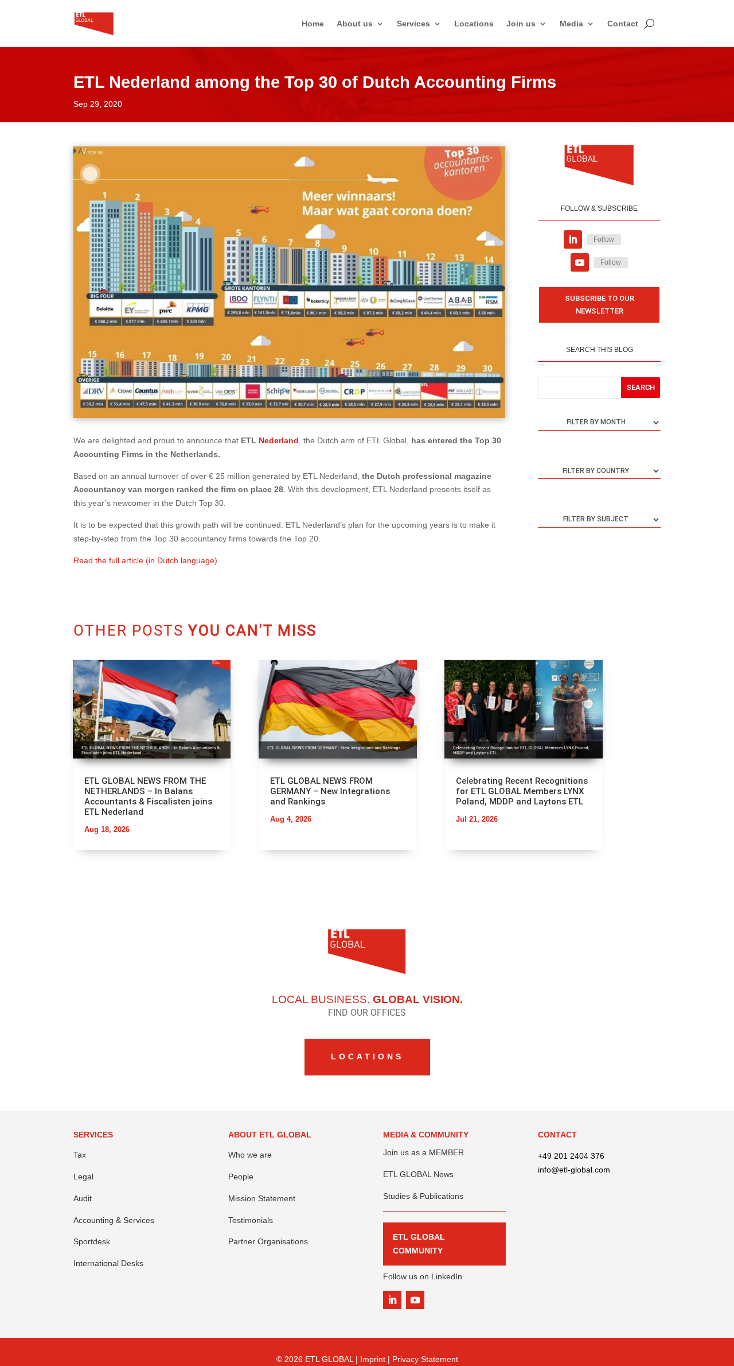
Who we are (250, 1154)
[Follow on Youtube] (580, 262)
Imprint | (376, 1359)
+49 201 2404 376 (571, 1155)
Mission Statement (261, 1198)
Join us (521, 23)
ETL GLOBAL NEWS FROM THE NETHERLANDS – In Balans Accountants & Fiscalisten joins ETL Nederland (148, 796)
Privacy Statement (425, 1359)
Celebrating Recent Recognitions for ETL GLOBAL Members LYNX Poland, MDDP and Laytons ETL (522, 791)
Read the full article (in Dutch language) (145, 560)
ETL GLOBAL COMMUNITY (419, 1243)
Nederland (279, 440)
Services (413, 23)
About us (355, 23)
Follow (604, 239)
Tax (79, 1154)
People (240, 1176)
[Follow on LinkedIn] (573, 239)
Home (313, 23)
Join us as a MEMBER (423, 1152)
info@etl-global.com (574, 1169)
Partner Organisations (268, 1241)
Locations (474, 23)
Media (571, 23)
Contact (622, 23)
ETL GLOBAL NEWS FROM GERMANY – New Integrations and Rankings (330, 791)
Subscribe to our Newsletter (599, 304)
